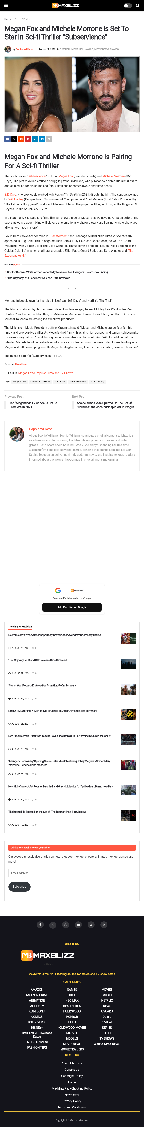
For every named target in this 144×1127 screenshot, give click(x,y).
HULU (72, 1022)
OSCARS (107, 1011)
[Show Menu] (6, 5)
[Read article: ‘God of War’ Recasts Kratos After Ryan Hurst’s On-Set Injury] (128, 689)
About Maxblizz (72, 1063)
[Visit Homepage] (65, 5)
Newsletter (72, 1095)
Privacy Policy (72, 1101)
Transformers (59, 236)
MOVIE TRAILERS (72, 1049)
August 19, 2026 (20, 825)
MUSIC (107, 995)
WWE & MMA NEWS (107, 1044)
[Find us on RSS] (103, 924)
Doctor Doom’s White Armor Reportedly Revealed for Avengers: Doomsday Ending (57, 272)
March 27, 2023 (47, 49)
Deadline (21, 364)
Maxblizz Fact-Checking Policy (72, 1088)
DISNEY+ (37, 1027)
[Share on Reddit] (21, 139)
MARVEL (72, 1033)
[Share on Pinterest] (28, 139)
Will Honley (15, 199)
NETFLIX (107, 1000)
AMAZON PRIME (37, 995)
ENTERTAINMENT (23, 19)
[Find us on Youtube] (78, 924)
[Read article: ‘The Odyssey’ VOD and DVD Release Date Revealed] (128, 664)
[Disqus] (72, 528)
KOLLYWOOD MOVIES (72, 1027)
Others (107, 1017)
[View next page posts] (75, 288)
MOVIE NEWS (101, 49)
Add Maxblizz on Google (72, 607)
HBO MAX (72, 1000)
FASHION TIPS (37, 1047)
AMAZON (37, 989)
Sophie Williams (24, 49)
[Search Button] (138, 5)
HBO (72, 995)
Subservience (78, 381)
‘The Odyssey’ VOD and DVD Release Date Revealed (38, 278)
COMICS (37, 1017)
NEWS (107, 1006)
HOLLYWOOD (86, 49)
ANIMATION (37, 1000)
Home (7, 19)
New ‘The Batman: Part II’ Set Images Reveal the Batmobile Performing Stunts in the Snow (59, 735)
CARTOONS (37, 1011)
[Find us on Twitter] (52, 925)
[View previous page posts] (68, 288)
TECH (107, 1033)
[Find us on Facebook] (40, 924)
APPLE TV (37, 1006)
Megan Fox (65, 176)
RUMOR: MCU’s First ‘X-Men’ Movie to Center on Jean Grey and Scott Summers (52, 710)
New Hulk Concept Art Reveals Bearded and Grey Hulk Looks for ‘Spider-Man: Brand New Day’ (60, 786)
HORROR (72, 1017)
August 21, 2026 (20, 724)
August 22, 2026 (20, 648)
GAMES (72, 989)
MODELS (72, 1038)
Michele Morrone (113, 176)
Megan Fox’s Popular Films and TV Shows (45, 373)
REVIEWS (107, 1022)
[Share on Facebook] (7, 139)
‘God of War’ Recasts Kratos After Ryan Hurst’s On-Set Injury (42, 685)
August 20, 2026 (20, 749)
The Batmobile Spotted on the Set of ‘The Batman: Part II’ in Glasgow (47, 811)
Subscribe (19, 886)
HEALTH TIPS (72, 1006)
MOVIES (114, 49)
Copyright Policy (72, 1076)
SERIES (107, 1027)
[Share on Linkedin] (35, 139)
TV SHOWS (107, 1038)
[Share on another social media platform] (49, 139)
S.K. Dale (10, 194)
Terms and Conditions (72, 1107)
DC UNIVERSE (37, 1022)
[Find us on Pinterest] (91, 924)
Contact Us (72, 1069)
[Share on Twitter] (14, 139)
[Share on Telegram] (42, 139)
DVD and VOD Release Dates (37, 1034)
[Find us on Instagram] (65, 924)
